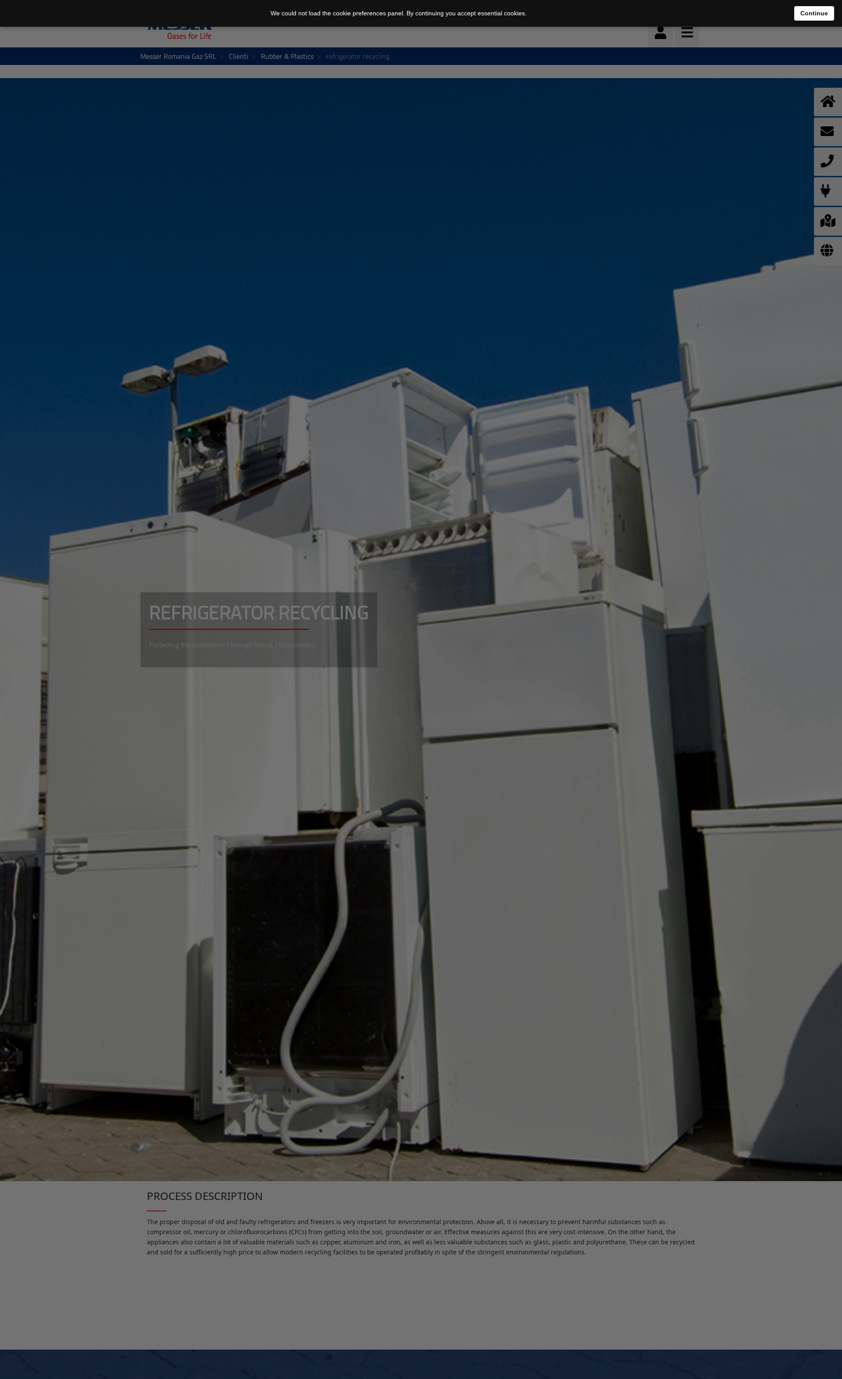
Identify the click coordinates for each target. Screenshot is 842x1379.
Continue (814, 13)
